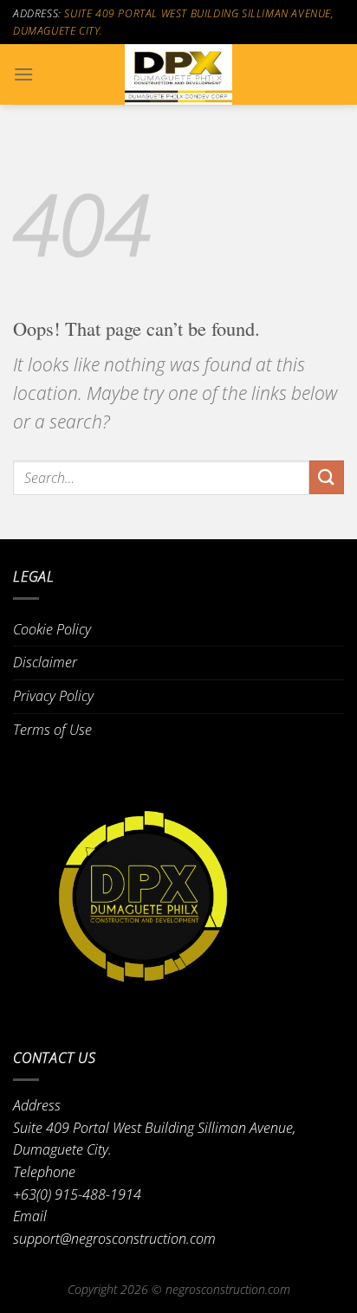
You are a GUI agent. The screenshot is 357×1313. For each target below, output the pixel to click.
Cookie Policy (52, 629)
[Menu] (23, 74)
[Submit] (326, 477)
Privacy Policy (53, 695)
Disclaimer (45, 662)
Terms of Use (52, 729)
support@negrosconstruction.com (114, 1238)
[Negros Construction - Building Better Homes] (178, 74)
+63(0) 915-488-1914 (77, 1194)
